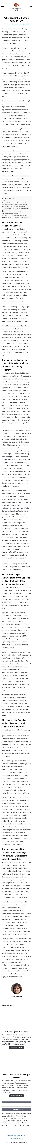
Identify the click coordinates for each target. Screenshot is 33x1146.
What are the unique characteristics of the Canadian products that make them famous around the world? (15, 209)
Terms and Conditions (16, 1138)
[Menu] (2, 7)
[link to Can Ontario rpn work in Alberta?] (16, 1019)
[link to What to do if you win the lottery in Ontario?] (16, 1062)
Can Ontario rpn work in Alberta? (16, 1032)
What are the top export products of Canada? (14, 202)
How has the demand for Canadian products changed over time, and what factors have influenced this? (16, 216)
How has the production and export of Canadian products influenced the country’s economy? (14, 205)
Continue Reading (16, 1047)
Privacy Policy (21, 1135)
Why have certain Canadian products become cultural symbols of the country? (14, 212)
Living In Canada (25, 24)
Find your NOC (12, 1135)
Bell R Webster (14, 24)
